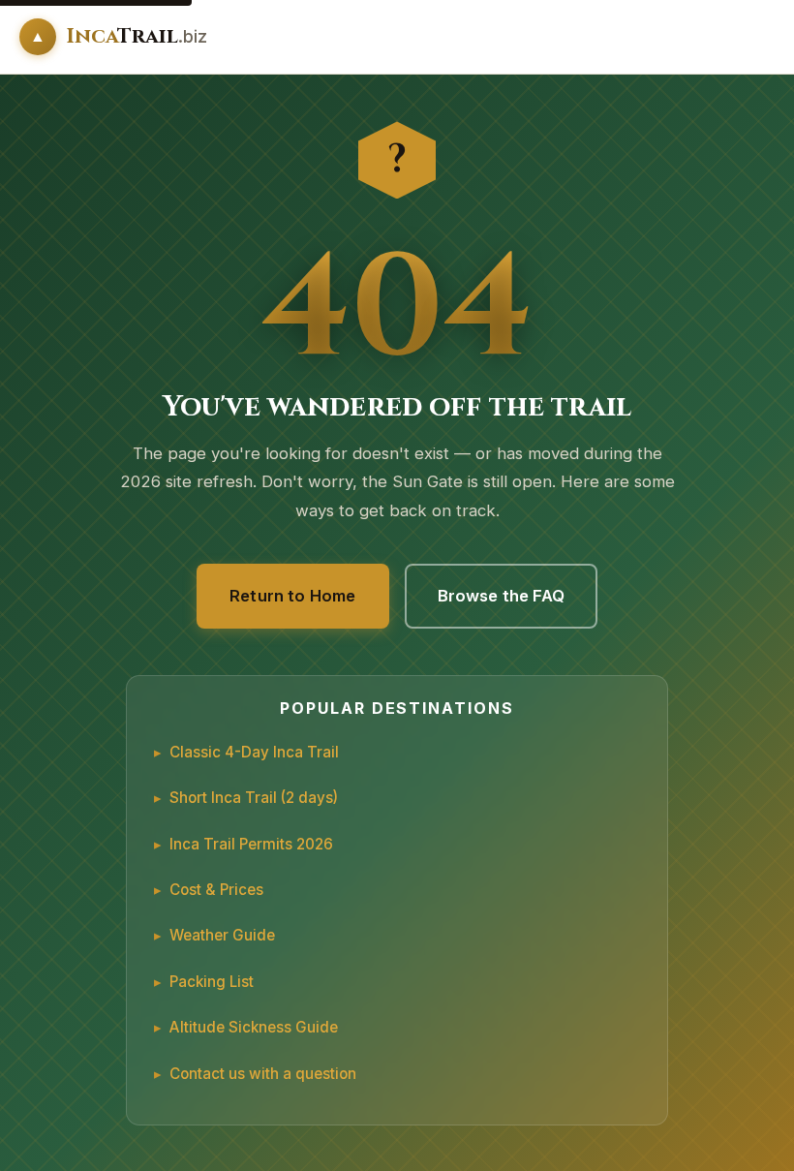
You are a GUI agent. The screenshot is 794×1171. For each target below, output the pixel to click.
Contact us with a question (262, 1073)
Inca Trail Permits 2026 (251, 844)
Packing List (211, 981)
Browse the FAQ (501, 595)
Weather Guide (222, 935)
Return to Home (292, 595)
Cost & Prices (216, 889)
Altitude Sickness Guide (253, 1027)
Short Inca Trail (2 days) (253, 797)
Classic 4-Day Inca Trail (254, 752)
